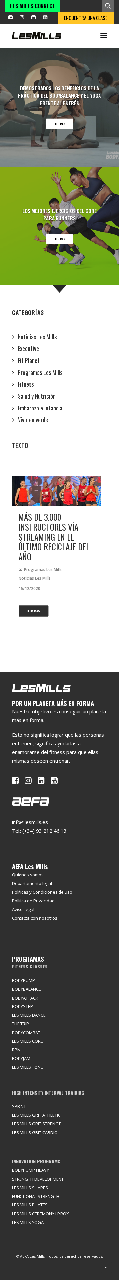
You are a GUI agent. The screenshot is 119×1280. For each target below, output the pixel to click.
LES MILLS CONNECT (32, 6)
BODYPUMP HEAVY (30, 1170)
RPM (16, 1050)
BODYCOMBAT (26, 1032)
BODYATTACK (25, 998)
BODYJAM (21, 1058)
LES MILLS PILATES (30, 1205)
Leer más (60, 124)
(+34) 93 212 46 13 (44, 830)
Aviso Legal (23, 909)
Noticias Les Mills (35, 578)
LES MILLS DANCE (29, 1015)
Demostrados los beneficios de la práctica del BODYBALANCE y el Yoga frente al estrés (59, 95)
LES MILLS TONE (27, 1067)
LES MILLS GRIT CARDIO (35, 1132)
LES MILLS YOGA (28, 1222)
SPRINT (19, 1106)
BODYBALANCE (26, 989)
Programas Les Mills (43, 569)
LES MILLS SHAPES (30, 1188)
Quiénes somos (28, 875)
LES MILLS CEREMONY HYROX (40, 1214)
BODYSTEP (22, 1006)
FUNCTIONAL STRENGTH (35, 1196)
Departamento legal (32, 883)
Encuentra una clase (85, 17)
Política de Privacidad (33, 900)
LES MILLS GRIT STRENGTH (38, 1124)
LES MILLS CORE (27, 1041)
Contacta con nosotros (34, 918)
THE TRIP (20, 1024)
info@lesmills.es (30, 822)
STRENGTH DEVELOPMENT (38, 1179)
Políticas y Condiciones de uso (42, 892)
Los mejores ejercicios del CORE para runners (59, 214)
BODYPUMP (23, 980)
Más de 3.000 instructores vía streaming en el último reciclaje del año (54, 537)
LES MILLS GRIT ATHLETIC (36, 1115)
